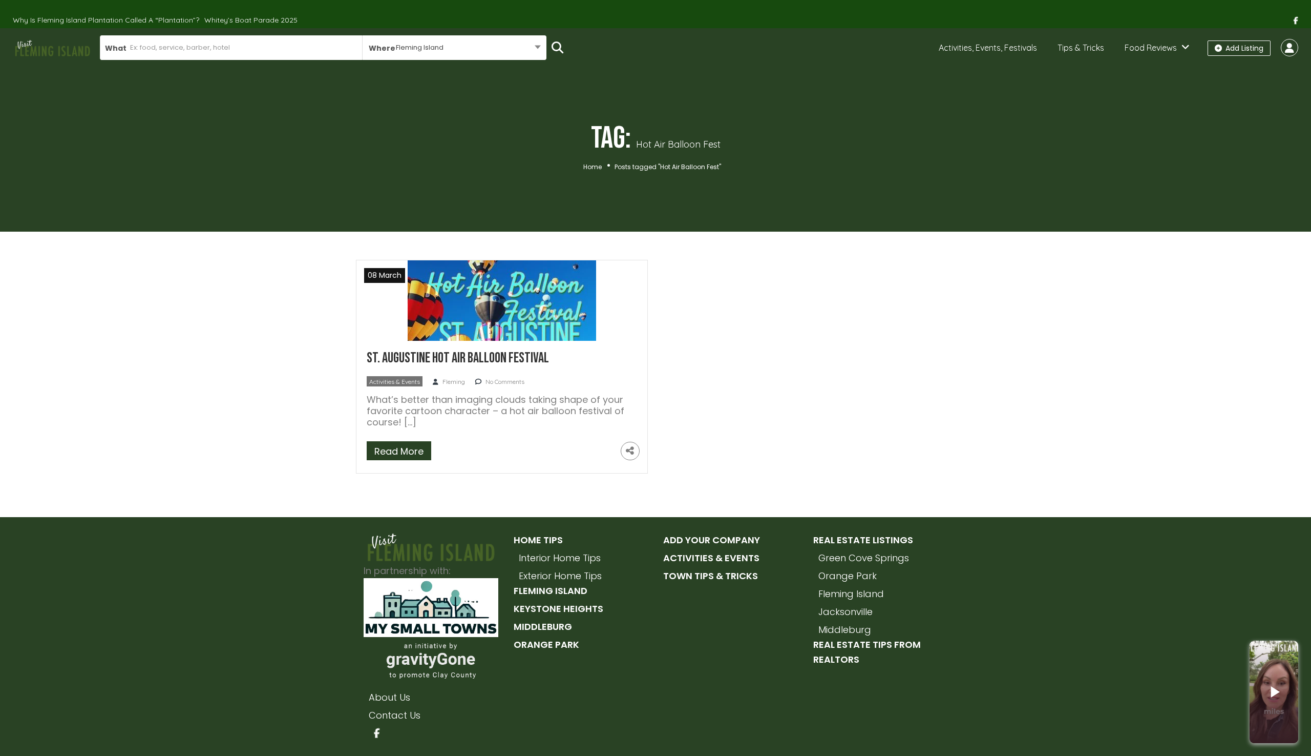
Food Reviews (1151, 48)
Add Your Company (711, 540)
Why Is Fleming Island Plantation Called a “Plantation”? (106, 20)
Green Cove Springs (863, 557)
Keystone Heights (558, 608)
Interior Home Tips (560, 557)
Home (592, 166)
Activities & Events (394, 381)
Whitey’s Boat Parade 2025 (251, 20)
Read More (399, 451)
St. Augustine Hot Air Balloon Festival (458, 358)
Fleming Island (550, 590)
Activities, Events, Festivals (988, 48)
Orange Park (546, 644)
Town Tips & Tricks (710, 575)
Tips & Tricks (1081, 48)
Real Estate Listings (863, 540)
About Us (389, 697)
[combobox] (454, 47)
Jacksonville (845, 611)
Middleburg (543, 626)
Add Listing (1243, 48)
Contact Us (394, 715)
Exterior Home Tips (560, 575)
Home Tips (538, 540)
